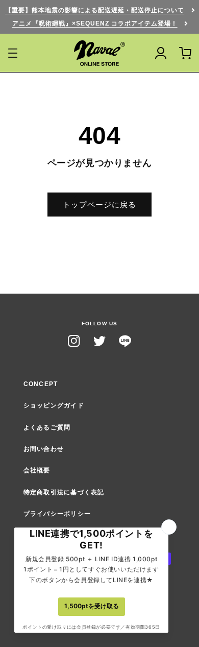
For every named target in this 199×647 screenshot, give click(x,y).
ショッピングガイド (53, 405)
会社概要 (37, 470)
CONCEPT (40, 384)
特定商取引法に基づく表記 (64, 492)
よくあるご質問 (47, 427)
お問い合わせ (43, 448)
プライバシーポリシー (57, 513)
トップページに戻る (99, 204)
